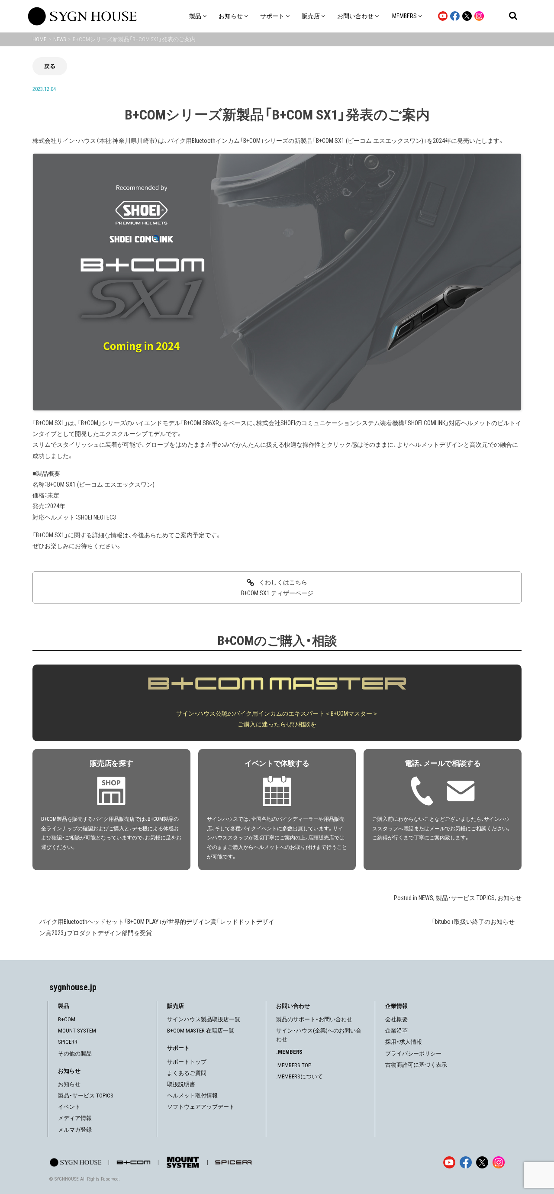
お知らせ (509, 897)
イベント (69, 1107)
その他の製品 (75, 1053)
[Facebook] (466, 1162)
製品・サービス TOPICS (465, 897)
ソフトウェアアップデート (201, 1107)
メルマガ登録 (75, 1129)
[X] (482, 1162)
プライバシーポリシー (413, 1053)
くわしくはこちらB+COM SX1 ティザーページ (277, 588)
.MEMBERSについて (299, 1076)
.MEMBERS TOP (293, 1065)
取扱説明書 (181, 1084)
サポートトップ (186, 1061)
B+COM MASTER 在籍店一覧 (200, 1030)
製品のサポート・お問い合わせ (314, 1019)
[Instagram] (499, 1162)
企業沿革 (396, 1030)
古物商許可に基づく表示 (416, 1065)
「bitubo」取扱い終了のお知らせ (473, 921)
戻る (49, 66)
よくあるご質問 (186, 1073)
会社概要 (396, 1019)
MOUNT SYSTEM (77, 1030)
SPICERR (67, 1042)
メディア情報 (75, 1118)
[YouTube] (449, 1162)
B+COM (66, 1019)
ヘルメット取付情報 (192, 1095)
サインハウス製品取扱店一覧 (203, 1019)
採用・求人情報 (403, 1042)
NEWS (426, 897)
